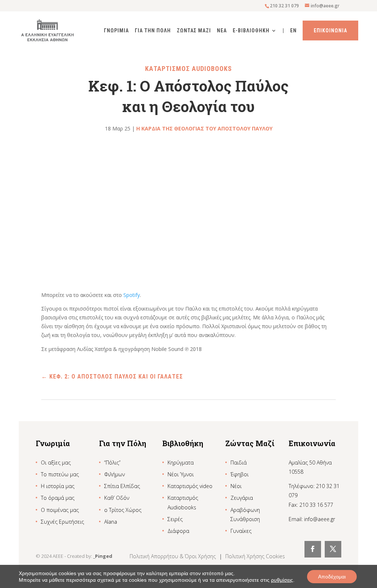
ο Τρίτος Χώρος (122, 509)
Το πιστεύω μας (60, 474)
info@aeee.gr (319, 519)
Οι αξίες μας (56, 462)
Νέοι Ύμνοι (181, 474)
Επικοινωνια (330, 30)
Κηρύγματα (181, 462)
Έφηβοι (239, 474)
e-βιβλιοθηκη (251, 30)
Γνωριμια (116, 30)
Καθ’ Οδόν (116, 497)
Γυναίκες (240, 530)
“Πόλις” (112, 462)
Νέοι (236, 486)
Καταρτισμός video (190, 486)
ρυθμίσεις (282, 580)
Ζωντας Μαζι (194, 30)
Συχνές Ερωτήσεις (62, 521)
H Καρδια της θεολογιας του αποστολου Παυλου (204, 128)
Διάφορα (178, 530)
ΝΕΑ (222, 30)
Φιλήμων (114, 474)
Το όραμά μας (57, 497)
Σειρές (175, 519)
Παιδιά (238, 462)
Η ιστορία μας (57, 486)
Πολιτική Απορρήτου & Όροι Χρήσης (173, 556)
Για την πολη (153, 30)
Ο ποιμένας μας (60, 509)
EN (293, 30)
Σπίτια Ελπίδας (122, 486)
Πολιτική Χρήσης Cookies (255, 556)
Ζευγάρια (241, 497)
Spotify (131, 294)
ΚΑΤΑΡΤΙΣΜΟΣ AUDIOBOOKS (188, 68)
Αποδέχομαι (332, 577)
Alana (110, 521)
